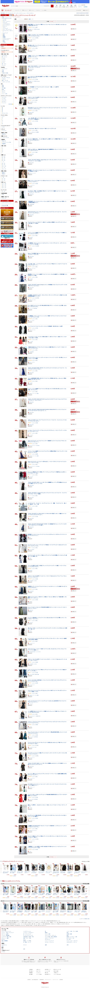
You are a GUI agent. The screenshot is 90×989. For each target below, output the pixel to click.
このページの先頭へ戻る (84, 918)
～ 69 (3, 177)
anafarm (30, 558)
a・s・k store (31, 341)
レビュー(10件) (35, 599)
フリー (3, 116)
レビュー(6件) (34, 776)
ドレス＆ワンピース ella (32, 747)
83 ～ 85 (3, 164)
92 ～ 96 (3, 191)
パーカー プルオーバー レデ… (84, 894)
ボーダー (3, 90)
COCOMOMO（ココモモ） (33, 580)
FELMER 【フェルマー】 (33, 830)
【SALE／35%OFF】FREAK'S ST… (77, 872)
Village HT (30, 601)
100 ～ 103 (4, 166)
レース (3, 62)
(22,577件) (71, 897)
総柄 (3, 89)
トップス (4, 19)
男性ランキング (24, 10)
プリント (3, 92)
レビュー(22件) (35, 578)
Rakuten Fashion (31, 112)
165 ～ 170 (4, 186)
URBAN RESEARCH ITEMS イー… (63, 911)
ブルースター (31, 476)
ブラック (3, 48)
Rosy (30, 537)
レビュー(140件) (35, 755)
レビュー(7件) (34, 48)
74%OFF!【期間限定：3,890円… (6, 894)
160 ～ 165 (4, 184)
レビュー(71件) (35, 328)
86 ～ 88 (3, 157)
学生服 (4, 37)
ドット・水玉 (4, 93)
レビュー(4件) (34, 152)
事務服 (4, 36)
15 (2, 151)
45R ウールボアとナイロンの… (49, 872)
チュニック (5, 26)
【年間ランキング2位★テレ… (70, 894)
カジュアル (4, 97)
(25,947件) (57, 897)
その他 (4, 42)
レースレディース (31, 643)
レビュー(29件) (35, 454)
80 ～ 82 (3, 163)
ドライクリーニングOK (6, 142)
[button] (60, 6)
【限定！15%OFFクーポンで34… (77, 911)
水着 (3, 34)
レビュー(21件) (35, 58)
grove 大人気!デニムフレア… (84, 872)
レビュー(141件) (35, 839)
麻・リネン (4, 63)
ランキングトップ (18, 10)
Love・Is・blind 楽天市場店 (33, 799)
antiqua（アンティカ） (32, 90)
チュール (3, 65)
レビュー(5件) (34, 641)
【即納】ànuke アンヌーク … (27, 872)
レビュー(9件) (34, 27)
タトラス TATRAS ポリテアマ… (41, 872)
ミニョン (30, 247)
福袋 (3, 40)
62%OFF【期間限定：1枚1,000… (42, 894)
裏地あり (3, 173)
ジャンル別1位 (44, 10)
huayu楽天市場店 (31, 204)
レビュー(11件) (35, 121)
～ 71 (3, 161)
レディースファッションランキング (24, 15)
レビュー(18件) (35, 662)
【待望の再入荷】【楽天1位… (84, 911)
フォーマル (4, 99)
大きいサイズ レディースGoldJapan (34, 445)
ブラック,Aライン (30, 13)
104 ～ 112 (4, 168)
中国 (3, 194)
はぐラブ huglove (31, 549)
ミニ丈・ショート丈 (6, 81)
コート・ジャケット (6, 21)
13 (2, 150)
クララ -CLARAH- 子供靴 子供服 (34, 674)
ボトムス (4, 20)
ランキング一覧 (5, 205)
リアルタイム (38, 10)
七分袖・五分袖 (5, 72)
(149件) (50, 897)
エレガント (4, 101)
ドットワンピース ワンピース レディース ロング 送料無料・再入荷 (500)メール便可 (45, 326)
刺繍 (3, 86)
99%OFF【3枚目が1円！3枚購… (27, 894)
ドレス (4, 27)
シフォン (3, 61)
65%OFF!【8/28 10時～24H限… (77, 894)
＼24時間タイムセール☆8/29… (34, 872)
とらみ (30, 851)
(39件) (78, 897)
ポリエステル (4, 55)
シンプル (3, 98)
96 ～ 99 (3, 160)
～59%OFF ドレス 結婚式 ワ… (70, 872)
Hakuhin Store (31, 610)
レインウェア (5, 32)
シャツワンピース (6, 23)
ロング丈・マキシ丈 (6, 77)
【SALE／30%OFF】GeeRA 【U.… (20, 872)
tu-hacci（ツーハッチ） (32, 299)
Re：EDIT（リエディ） (32, 39)
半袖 (3, 70)
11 (2, 148)
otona (30, 225)
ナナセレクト (31, 622)
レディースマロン (31, 60)
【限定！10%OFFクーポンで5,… (27, 911)
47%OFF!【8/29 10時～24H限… (13, 872)
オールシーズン (5, 113)
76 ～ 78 (3, 178)
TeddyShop (30, 570)
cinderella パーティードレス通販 (33, 393)
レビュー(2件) (34, 100)
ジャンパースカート (6, 24)
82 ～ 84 (3, 180)
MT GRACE (31, 237)
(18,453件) (21, 897)
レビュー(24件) (35, 183)
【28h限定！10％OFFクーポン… (20, 894)
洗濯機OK (4, 143)
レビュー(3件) (34, 110)
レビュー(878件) (35, 37)
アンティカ (4, 130)
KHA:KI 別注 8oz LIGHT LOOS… (6, 911)
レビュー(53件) (35, 849)
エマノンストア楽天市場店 (33, 308)
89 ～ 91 (3, 159)
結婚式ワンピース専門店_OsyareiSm (34, 29)
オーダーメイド (6, 39)
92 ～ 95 (3, 156)
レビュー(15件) (35, 79)
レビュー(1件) (34, 339)
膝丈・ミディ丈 (5, 80)
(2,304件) (86, 897)
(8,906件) (36, 897)
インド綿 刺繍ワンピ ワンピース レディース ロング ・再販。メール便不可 (43, 86)
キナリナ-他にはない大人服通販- (34, 132)
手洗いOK (4, 140)
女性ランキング (31, 10)
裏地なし (3, 172)
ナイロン (3, 58)
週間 (30, 19)
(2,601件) (28, 897)
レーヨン (3, 59)
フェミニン (4, 102)
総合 (3, 16)
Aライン (3, 51)
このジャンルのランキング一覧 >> (82, 13)
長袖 (3, 71)
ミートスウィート (31, 185)
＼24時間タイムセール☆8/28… (63, 894)
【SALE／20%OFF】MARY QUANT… (56, 872)
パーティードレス (5, 137)
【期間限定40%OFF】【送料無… (49, 894)
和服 (3, 35)
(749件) (43, 897)
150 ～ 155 (4, 187)
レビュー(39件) (35, 724)
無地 (3, 85)
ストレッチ (4, 198)
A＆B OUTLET (31, 591)
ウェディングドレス (6, 38)
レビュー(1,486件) (35, 245)
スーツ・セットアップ (7, 29)
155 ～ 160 (4, 183)
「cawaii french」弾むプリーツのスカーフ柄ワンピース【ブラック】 (42, 128)
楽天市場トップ (4, 13)
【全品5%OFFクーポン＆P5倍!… (63, 872)
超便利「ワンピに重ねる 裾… (70, 911)
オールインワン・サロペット (8, 31)
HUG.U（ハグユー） (32, 362)
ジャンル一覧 (78, 10)
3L (2, 123)
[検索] (52, 6)
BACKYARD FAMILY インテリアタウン (35, 651)
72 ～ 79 (3, 167)
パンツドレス (5, 28)
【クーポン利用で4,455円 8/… (13, 894)
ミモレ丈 (3, 78)
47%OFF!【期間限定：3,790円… (34, 911)
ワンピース (5, 22)
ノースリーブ (4, 68)
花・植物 (3, 88)
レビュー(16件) (35, 422)
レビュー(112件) (35, 745)
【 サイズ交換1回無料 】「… (42, 911)
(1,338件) (64, 897)
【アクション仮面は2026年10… (5, 872)
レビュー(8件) (34, 568)
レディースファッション (21, 13)
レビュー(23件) (35, 683)
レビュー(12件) (35, 88)
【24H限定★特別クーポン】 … (34, 894)
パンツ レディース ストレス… (48, 911)
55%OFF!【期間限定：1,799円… (56, 911)
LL (2, 120)
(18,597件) (7, 897)
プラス (3, 127)
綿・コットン (4, 56)
